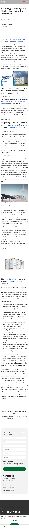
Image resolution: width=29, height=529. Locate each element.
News (5, 24)
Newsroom (9, 24)
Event (2, 24)
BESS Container (11, 279)
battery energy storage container (18, 39)
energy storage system (18, 128)
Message (18, 526)
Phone (10, 526)
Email (3, 526)
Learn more (14, 520)
